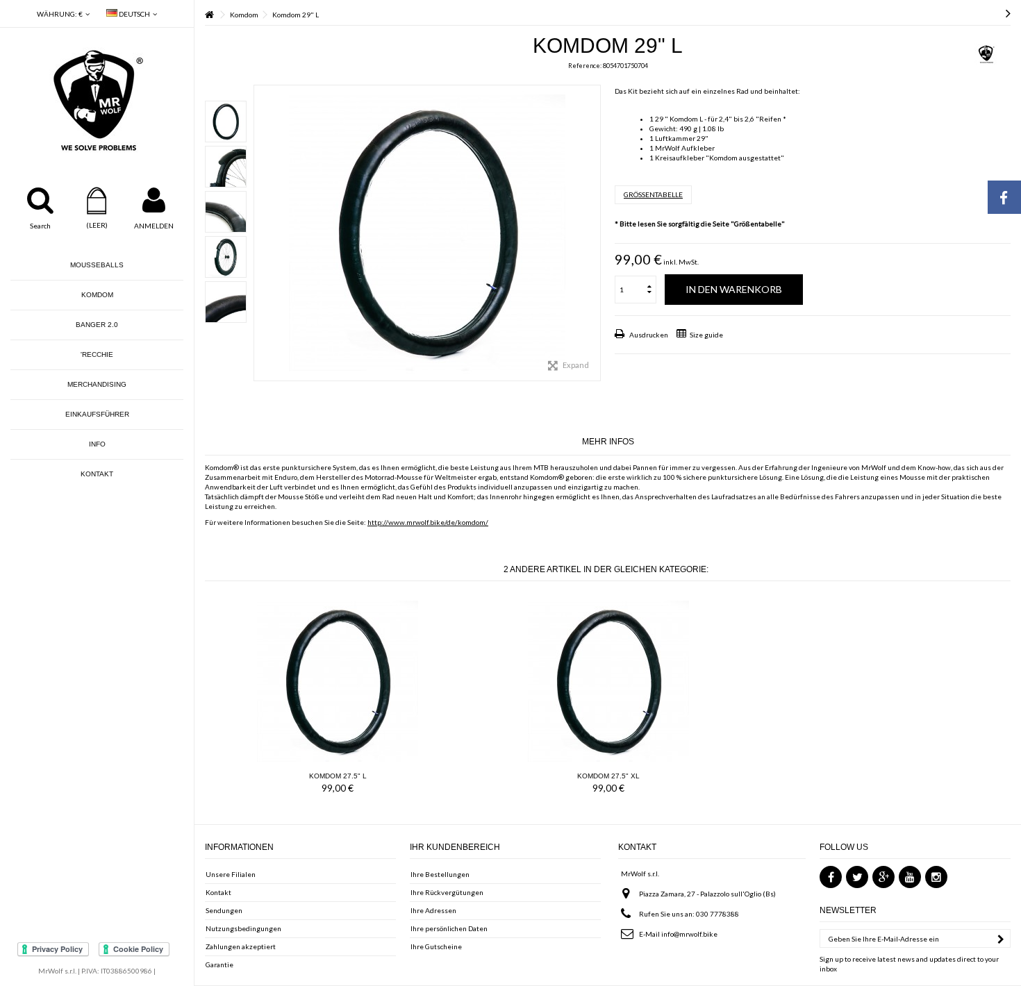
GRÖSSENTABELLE (653, 194)
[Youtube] (910, 877)
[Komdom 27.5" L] (337, 681)
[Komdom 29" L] (226, 121)
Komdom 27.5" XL (608, 776)
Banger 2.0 (97, 324)
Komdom (97, 295)
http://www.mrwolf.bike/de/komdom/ (427, 522)
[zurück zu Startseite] (209, 15)
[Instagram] (936, 877)
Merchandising (96, 384)
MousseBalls (97, 265)
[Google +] (883, 877)
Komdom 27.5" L (338, 776)
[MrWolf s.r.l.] (96, 101)
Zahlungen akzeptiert (241, 946)
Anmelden (154, 226)
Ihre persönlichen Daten (449, 928)
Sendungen (224, 910)
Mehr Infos (608, 441)
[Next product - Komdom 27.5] (1008, 12)
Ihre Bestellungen (440, 874)
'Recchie (97, 354)
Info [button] (97, 444)
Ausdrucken (648, 335)
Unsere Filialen (231, 874)
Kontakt (97, 474)
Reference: (584, 65)
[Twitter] (857, 877)
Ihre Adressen (433, 910)
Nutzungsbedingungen (243, 928)
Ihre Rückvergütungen (446, 892)
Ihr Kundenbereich (455, 847)
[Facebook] (831, 877)
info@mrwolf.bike (689, 934)
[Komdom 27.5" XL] (608, 681)
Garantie (219, 964)
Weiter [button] (593, 233)
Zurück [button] (261, 233)
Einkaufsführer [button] (97, 414)
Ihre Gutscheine (436, 946)
